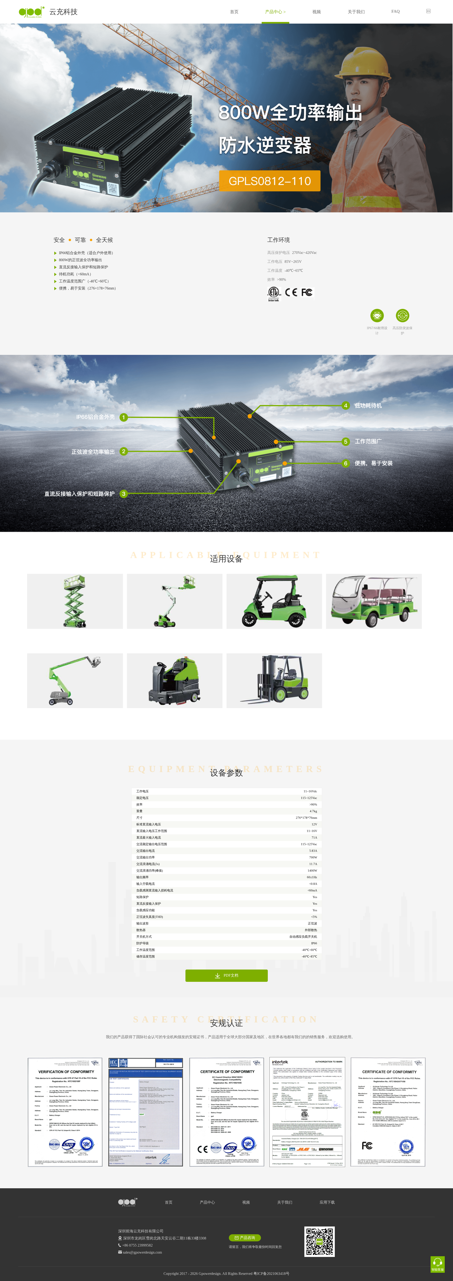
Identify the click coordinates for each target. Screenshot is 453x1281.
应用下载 (327, 1202)
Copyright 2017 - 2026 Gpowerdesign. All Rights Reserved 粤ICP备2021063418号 (226, 1274)
